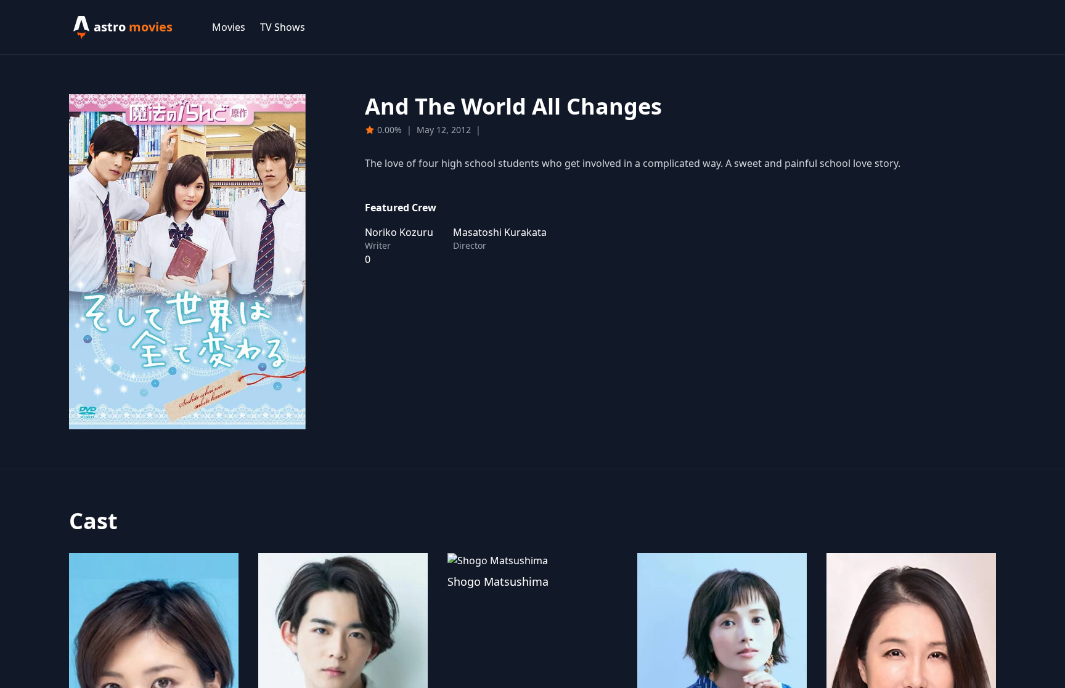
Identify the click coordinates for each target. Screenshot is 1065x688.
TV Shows (282, 27)
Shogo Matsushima (498, 581)
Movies (228, 27)
